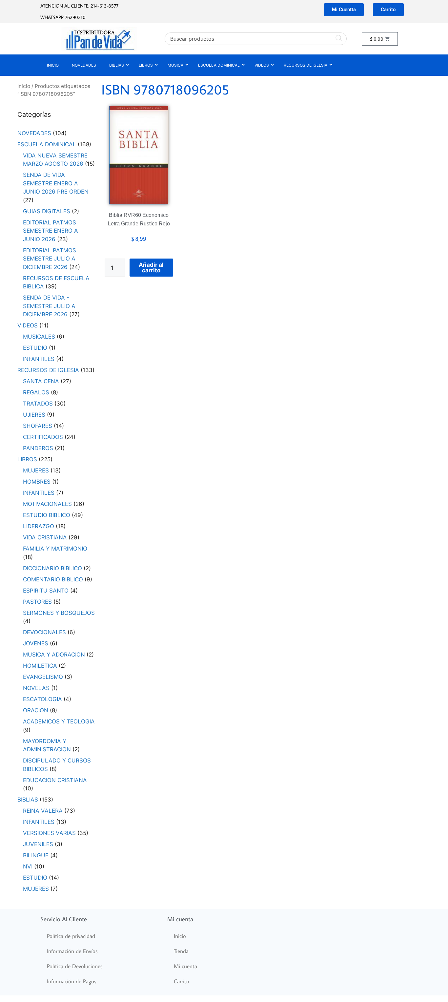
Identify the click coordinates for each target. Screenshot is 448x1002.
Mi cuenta (185, 966)
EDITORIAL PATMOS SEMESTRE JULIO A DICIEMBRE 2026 (49, 258)
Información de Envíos (72, 951)
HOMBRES (37, 481)
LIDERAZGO (38, 526)
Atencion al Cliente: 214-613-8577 (79, 5)
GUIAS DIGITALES (46, 211)
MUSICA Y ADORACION (54, 654)
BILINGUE (36, 855)
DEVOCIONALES (44, 632)
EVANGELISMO (43, 677)
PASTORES (37, 601)
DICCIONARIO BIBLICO (52, 568)
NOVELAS (36, 688)
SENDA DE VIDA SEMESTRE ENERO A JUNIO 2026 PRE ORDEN (56, 183)
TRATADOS (38, 403)
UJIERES (34, 414)
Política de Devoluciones (75, 966)
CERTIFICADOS (43, 437)
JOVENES (35, 643)
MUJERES (36, 470)
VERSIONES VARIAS (49, 833)
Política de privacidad (71, 936)
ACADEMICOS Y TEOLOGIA (59, 721)
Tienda (181, 951)
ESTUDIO (35, 347)
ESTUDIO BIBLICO (46, 515)
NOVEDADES (34, 133)
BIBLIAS (27, 799)
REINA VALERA (43, 810)
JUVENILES (38, 844)
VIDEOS (27, 325)
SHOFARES (37, 426)
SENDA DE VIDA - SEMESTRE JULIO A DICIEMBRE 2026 (49, 306)
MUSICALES (39, 336)
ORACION (35, 710)
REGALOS (36, 392)
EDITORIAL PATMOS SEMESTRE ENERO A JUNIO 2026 (50, 230)
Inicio (23, 86)
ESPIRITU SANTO (46, 590)
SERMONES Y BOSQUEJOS (59, 613)
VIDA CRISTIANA (45, 537)
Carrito (181, 981)
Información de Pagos (71, 981)
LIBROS (27, 459)
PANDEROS (38, 448)
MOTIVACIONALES (47, 504)
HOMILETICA (40, 665)
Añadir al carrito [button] (151, 267)
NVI (27, 866)
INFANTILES (38, 359)
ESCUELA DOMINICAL (46, 144)
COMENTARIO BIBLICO (53, 579)
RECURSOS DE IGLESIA (48, 370)
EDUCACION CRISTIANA (55, 780)
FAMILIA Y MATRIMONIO (55, 548)
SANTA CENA (41, 381)
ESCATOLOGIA (42, 699)
